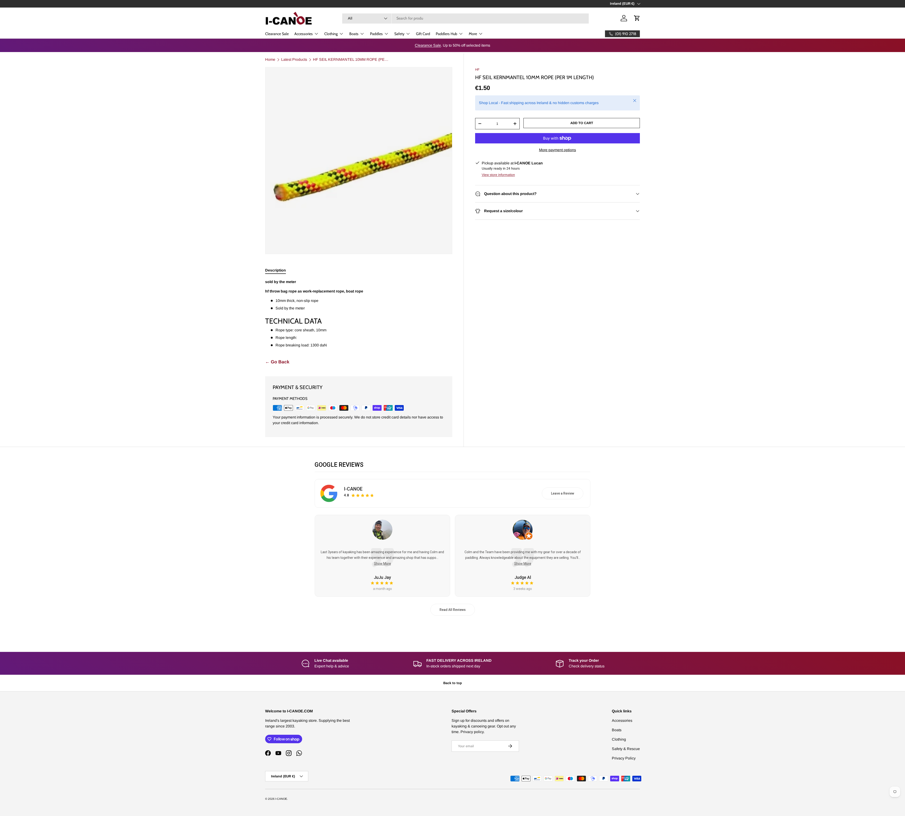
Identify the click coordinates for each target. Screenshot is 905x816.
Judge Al (522, 577)
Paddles (376, 34)
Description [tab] (275, 270)
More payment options (557, 150)
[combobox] (465, 18)
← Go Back (277, 361)
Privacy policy (472, 732)
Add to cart (581, 123)
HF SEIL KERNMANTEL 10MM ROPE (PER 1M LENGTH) (350, 59)
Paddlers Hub (446, 34)
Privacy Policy (624, 758)
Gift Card (423, 34)
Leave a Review (562, 493)
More (473, 34)
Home (270, 59)
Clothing (331, 34)
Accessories (303, 34)
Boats (353, 34)
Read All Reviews (453, 610)
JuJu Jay (382, 577)
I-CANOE (353, 489)
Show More (382, 563)
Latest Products (294, 59)
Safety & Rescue (626, 749)
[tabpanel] (358, 313)
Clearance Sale (277, 34)
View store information (498, 175)
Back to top (452, 683)
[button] (637, 18)
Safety (399, 34)
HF (477, 69)
